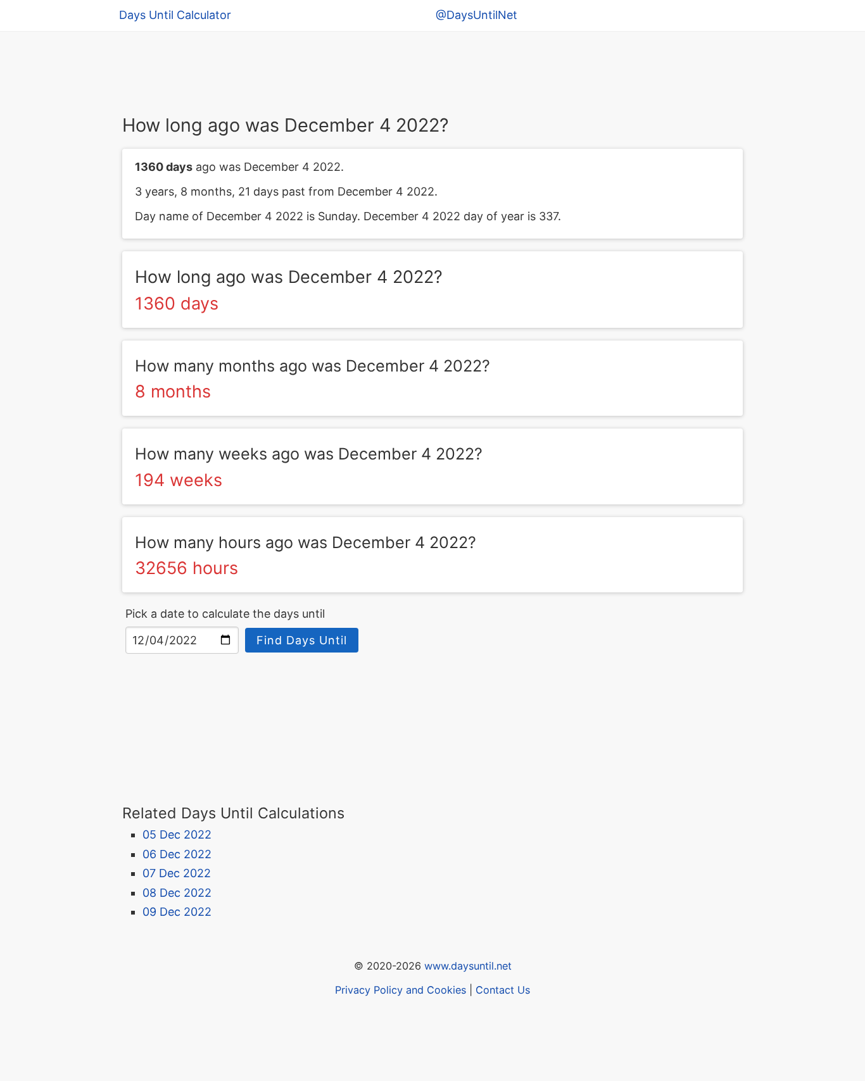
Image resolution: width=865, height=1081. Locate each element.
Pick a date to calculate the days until (225, 613)
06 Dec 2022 (177, 854)
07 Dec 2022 (176, 873)
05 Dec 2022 (177, 834)
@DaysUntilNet (476, 15)
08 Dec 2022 (177, 892)
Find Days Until (301, 640)
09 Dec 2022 (177, 911)
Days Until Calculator (175, 15)
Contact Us (503, 990)
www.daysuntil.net (468, 965)
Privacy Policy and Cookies (400, 990)
